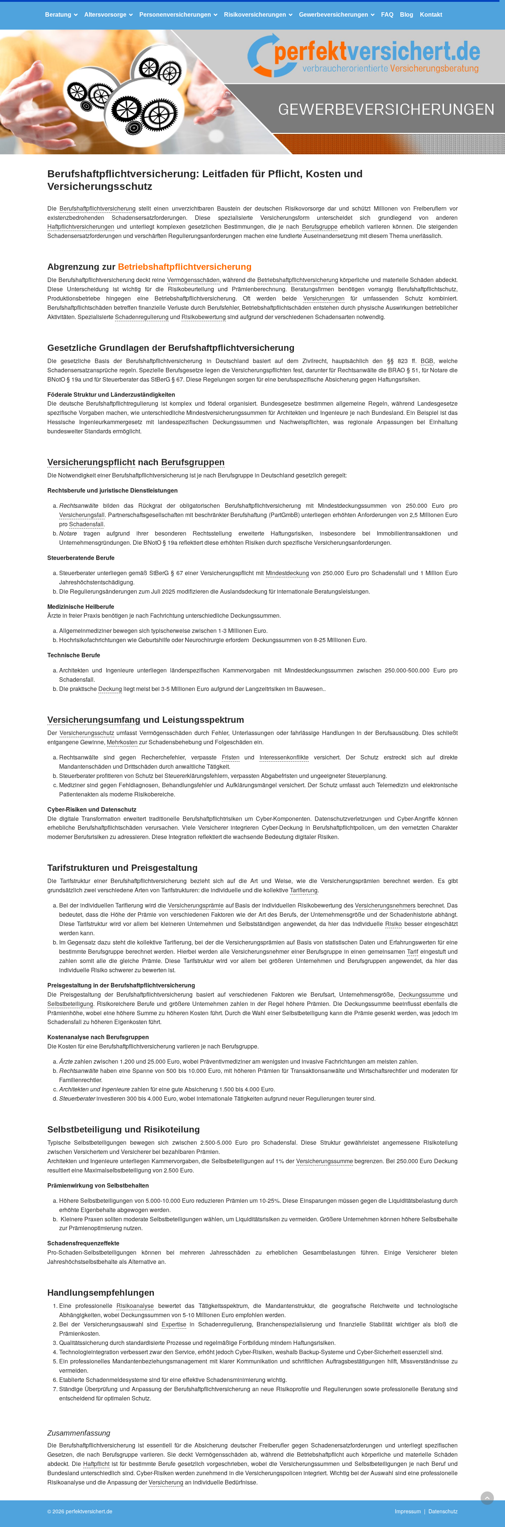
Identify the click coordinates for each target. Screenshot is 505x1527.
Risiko (393, 923)
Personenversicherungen (175, 14)
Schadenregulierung (142, 316)
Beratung (58, 14)
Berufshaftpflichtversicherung (98, 208)
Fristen (231, 757)
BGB (427, 360)
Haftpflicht (96, 1463)
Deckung (110, 688)
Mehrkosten (122, 742)
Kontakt (431, 14)
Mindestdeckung (287, 572)
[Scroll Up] (487, 1498)
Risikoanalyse (135, 1305)
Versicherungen (324, 298)
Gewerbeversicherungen (333, 14)
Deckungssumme (421, 994)
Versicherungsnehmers (385, 905)
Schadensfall (86, 524)
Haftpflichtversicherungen (80, 226)
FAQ (387, 14)
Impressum (408, 1511)
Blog (406, 14)
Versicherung (166, 1482)
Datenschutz (443, 1511)
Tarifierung (304, 890)
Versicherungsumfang (93, 720)
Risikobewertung (204, 316)
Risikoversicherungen (255, 14)
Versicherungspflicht (91, 462)
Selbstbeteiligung (70, 1003)
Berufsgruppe (320, 226)
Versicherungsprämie (196, 905)
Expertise (174, 1324)
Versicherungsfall (82, 514)
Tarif (412, 951)
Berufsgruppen (193, 462)
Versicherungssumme (324, 1161)
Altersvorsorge (105, 14)
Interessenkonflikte (284, 757)
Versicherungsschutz (87, 732)
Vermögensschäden (193, 279)
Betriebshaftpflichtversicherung (185, 267)
